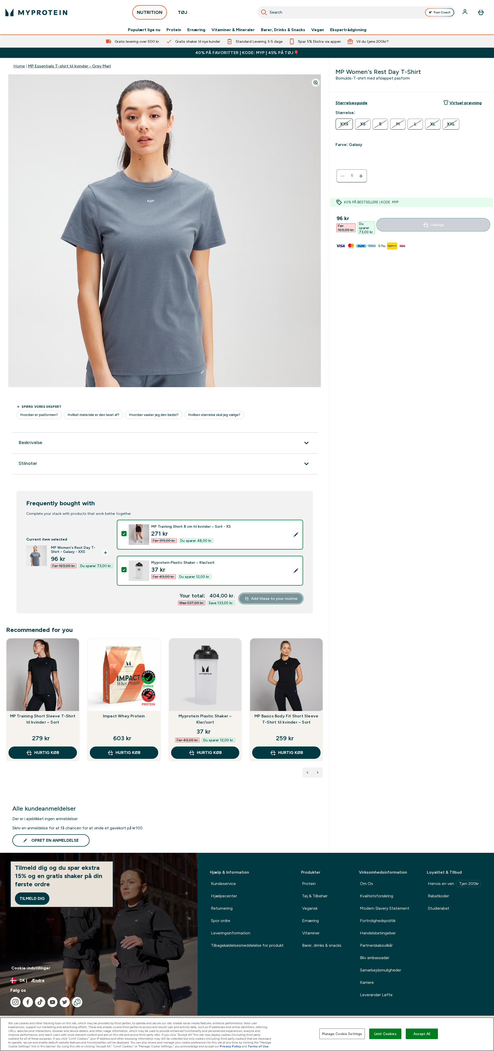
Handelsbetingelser (378, 933)
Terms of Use (258, 1046)
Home (19, 66)
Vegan (317, 30)
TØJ (182, 12)
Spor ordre (220, 920)
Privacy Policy (230, 1046)
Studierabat (438, 908)
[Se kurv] (481, 12)
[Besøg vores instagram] (15, 1002)
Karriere (367, 982)
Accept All (421, 1034)
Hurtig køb (46, 752)
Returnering (222, 908)
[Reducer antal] (342, 176)
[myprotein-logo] (36, 12)
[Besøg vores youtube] (52, 1002)
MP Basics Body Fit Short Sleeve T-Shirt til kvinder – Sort (286, 719)
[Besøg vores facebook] (28, 1002)
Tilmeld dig (32, 898)
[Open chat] (77, 1002)
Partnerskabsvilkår (376, 945)
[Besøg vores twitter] (65, 1002)
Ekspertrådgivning (348, 30)
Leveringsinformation (230, 933)
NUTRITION (149, 12)
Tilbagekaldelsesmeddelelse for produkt (247, 945)
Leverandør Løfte (376, 995)
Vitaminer (311, 933)
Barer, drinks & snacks (321, 945)
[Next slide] (322, 711)
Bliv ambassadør (374, 958)
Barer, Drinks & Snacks (283, 30)
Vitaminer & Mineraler (233, 30)
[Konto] (465, 12)
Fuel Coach (442, 12)
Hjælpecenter (224, 896)
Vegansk (309, 908)
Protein (173, 30)
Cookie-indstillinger (30, 968)
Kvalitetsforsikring (376, 896)
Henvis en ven (453, 883)
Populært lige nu (144, 30)
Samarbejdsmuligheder (380, 970)
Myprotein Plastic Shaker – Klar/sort (205, 719)
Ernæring (196, 30)
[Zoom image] (316, 83)
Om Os (366, 883)
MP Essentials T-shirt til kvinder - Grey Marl (69, 66)
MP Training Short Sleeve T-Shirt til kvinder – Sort (42, 719)
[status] (351, 176)
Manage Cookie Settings (342, 1034)
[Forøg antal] (361, 176)
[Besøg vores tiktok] (40, 1002)
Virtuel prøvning (465, 103)
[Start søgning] (264, 12)
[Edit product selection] (295, 534)
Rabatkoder (438, 896)
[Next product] (318, 772)
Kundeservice (223, 883)
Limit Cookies (385, 1034)
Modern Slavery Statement (384, 908)
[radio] (344, 124)
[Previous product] (307, 772)
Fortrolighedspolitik (377, 920)
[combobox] (356, 12)
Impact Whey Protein (124, 716)
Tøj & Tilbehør (315, 896)
